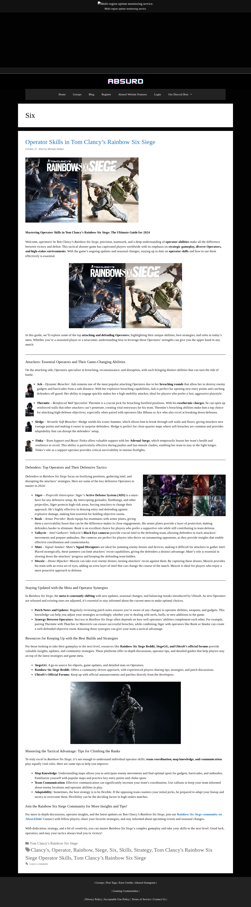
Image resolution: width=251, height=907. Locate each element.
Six (113, 850)
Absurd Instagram (145, 882)
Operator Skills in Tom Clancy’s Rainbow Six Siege (90, 141)
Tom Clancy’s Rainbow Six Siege (54, 843)
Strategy (143, 850)
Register (106, 94)
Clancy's (40, 850)
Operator (61, 850)
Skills (125, 850)
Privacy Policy (93, 899)
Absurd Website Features (132, 94)
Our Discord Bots (178, 94)
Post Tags (111, 882)
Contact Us (159, 899)
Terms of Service (141, 899)
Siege (101, 850)
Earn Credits (126, 882)
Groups (77, 94)
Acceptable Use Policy (117, 899)
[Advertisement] (125, 40)
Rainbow (82, 850)
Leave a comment (38, 863)
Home (62, 94)
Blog (91, 94)
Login (157, 94)
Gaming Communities (125, 890)
